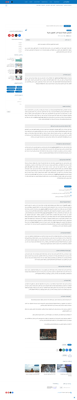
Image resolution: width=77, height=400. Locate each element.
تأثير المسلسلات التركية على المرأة (32, 374)
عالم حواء (43, 5)
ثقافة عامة (39, 5)
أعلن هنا (20, 42)
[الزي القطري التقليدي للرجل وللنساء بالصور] (18, 65)
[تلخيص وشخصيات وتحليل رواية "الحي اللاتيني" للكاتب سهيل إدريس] (18, 71)
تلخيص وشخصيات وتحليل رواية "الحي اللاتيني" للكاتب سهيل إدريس (11, 72)
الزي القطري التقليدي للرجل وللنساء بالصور (10, 66)
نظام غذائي (48, 5)
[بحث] (6, 5)
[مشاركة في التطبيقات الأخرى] (57, 350)
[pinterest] (6, 2)
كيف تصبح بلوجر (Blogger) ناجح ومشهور (62, 196)
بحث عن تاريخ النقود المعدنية (49, 374)
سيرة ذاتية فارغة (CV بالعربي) (10, 60)
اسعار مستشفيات (59, 5)
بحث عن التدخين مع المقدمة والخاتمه (66, 375)
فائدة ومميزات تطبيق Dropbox (64, 190)
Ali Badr (65, 355)
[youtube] (8, 2)
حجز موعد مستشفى (68, 5)
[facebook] (10, 2)
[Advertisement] (38, 16)
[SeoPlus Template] (71, 392)
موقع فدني (66, 2)
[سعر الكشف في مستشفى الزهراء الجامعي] (18, 78)
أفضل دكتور (53, 5)
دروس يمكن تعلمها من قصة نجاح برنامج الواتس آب (61, 193)
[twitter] (12, 2)
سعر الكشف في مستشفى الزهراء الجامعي (11, 78)
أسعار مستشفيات (11, 89)
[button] (66, 350)
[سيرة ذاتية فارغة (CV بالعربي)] (18, 60)
